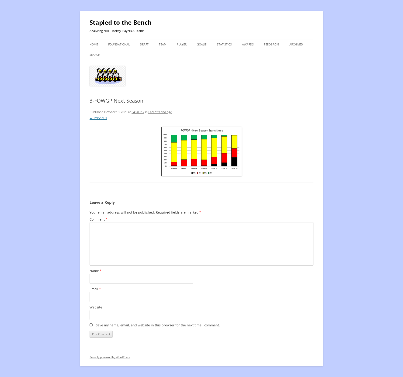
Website (96, 307)
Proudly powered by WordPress (110, 357)
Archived (296, 44)
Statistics (224, 44)
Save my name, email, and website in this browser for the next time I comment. (158, 325)
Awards (248, 44)
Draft (144, 44)
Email (95, 289)
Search (95, 55)
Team (163, 44)
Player (182, 44)
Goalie (202, 44)
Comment (99, 219)
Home (94, 44)
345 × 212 (138, 112)
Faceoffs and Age (160, 112)
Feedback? (271, 44)
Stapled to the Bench (121, 22)
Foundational (119, 44)
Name (96, 271)
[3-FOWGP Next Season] (201, 151)
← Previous (98, 118)
